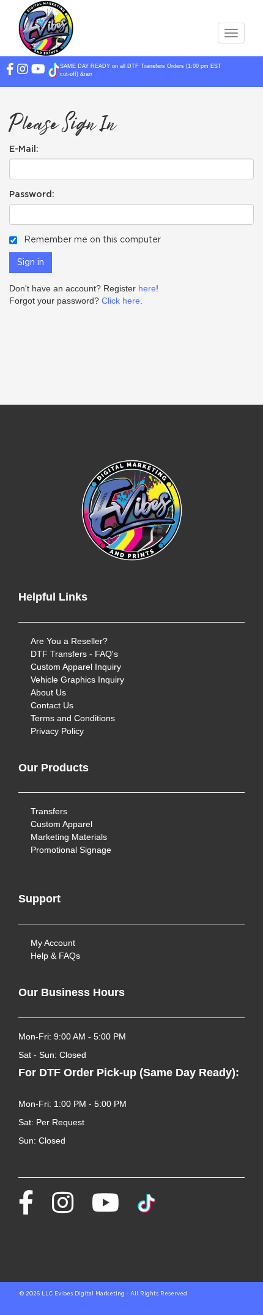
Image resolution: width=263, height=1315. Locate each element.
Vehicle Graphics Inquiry (77, 679)
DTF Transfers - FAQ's (74, 654)
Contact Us (52, 705)
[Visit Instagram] (24, 70)
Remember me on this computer (91, 240)
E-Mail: (24, 149)
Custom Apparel (61, 824)
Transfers (49, 811)
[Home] (131, 510)
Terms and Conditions (73, 718)
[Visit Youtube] (39, 70)
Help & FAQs (55, 956)
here (147, 288)
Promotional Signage (71, 850)
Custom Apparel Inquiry (76, 667)
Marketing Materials (69, 837)
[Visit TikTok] (54, 70)
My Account (53, 943)
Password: (31, 194)
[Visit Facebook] (11, 70)
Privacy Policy (57, 731)
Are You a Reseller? (69, 641)
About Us (48, 692)
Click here (121, 300)
